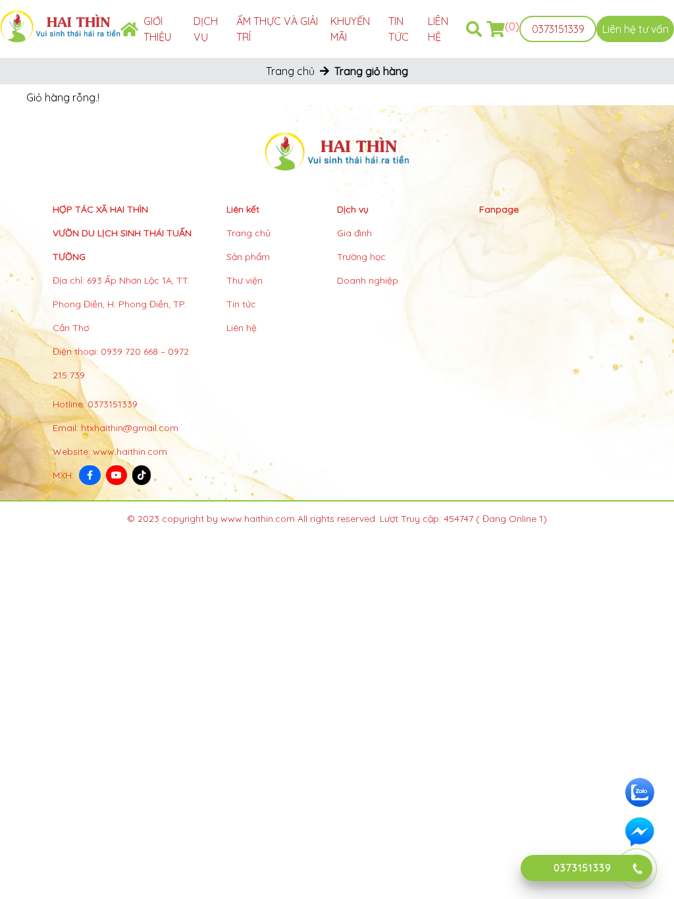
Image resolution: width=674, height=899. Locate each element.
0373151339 (558, 29)
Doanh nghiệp (367, 280)
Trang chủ (290, 71)
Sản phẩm (248, 257)
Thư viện (244, 280)
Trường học (361, 257)
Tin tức (241, 304)
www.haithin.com (130, 451)
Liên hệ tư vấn (635, 29)
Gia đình (354, 233)
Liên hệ (241, 328)
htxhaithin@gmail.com (129, 428)
